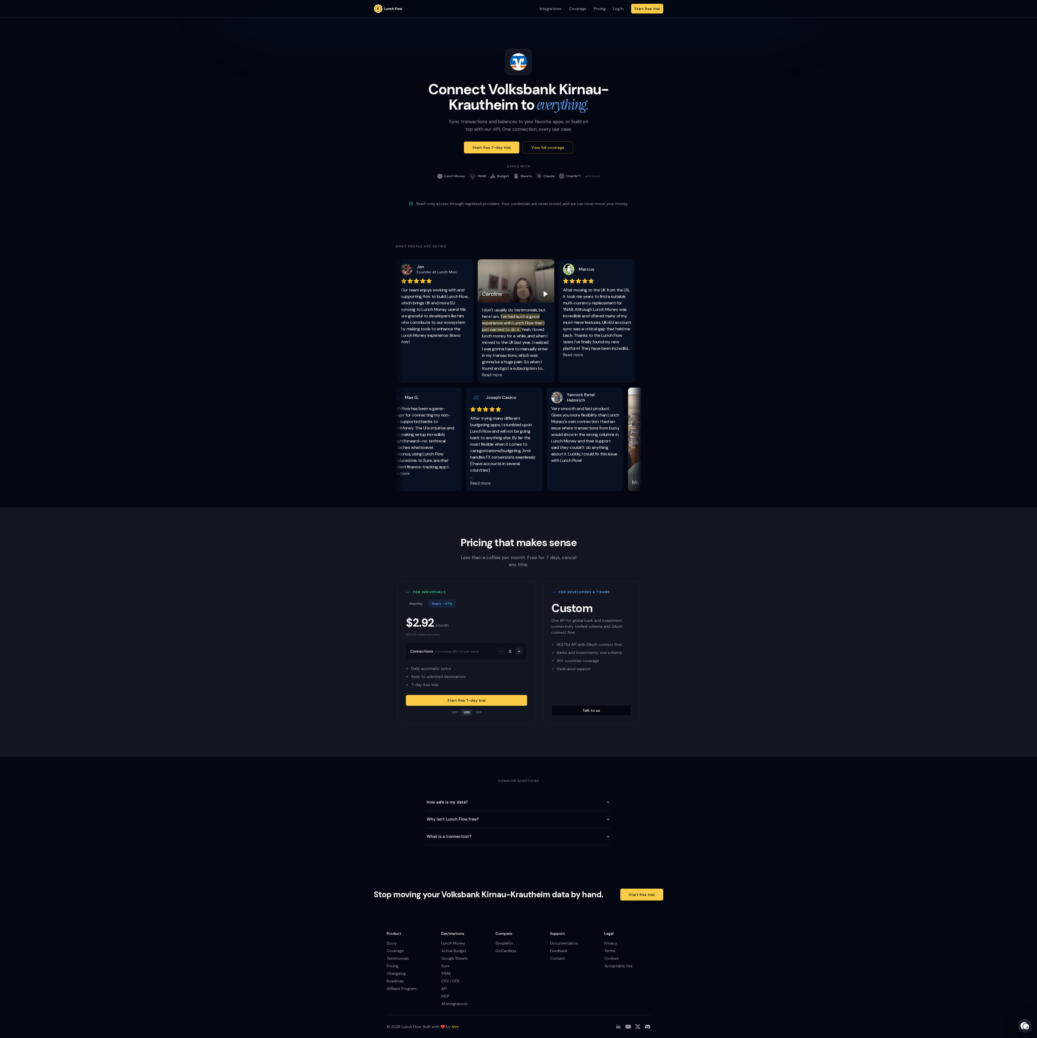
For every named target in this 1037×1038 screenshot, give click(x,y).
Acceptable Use (618, 965)
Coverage (577, 8)
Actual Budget (453, 950)
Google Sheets (454, 958)
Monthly (415, 604)
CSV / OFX (450, 981)
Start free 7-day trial (492, 147)
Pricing (599, 8)
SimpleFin (504, 943)
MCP (445, 996)
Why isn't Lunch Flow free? (453, 819)
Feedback (558, 950)
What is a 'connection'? (449, 836)
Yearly (442, 604)
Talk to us (591, 710)
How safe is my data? (447, 802)
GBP (455, 712)
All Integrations (454, 1003)
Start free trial (647, 8)
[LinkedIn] (618, 1026)
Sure (445, 965)
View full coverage (547, 147)
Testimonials (398, 958)
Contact (557, 958)
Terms (609, 950)
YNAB (446, 973)
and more (592, 176)
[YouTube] (628, 1026)
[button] (1025, 1026)
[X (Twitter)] (638, 1026)
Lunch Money (453, 943)
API (444, 988)
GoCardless (506, 950)
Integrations (550, 8)
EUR (479, 712)
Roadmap (395, 981)
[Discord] (647, 1026)
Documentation (564, 943)
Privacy (610, 943)
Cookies (611, 958)
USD (467, 712)
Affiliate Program (401, 988)
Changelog (396, 973)
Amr (455, 1026)
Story (392, 943)
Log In (618, 8)
